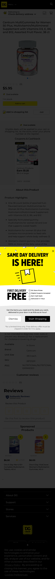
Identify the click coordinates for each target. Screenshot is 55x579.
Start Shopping (37, 318)
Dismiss (13, 318)
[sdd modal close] (53, 251)
